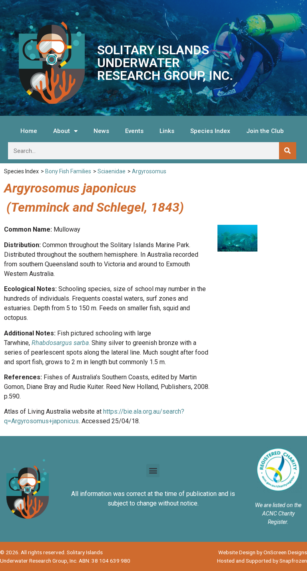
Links (166, 131)
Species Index (210, 131)
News (101, 131)
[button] (152, 470)
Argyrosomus (149, 171)
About (61, 131)
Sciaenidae (112, 171)
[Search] (287, 150)
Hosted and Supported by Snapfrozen (262, 560)
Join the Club (265, 131)
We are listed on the (278, 505)
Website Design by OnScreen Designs (262, 552)
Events (134, 131)
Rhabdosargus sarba (60, 343)
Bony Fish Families (68, 171)
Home (28, 131)
